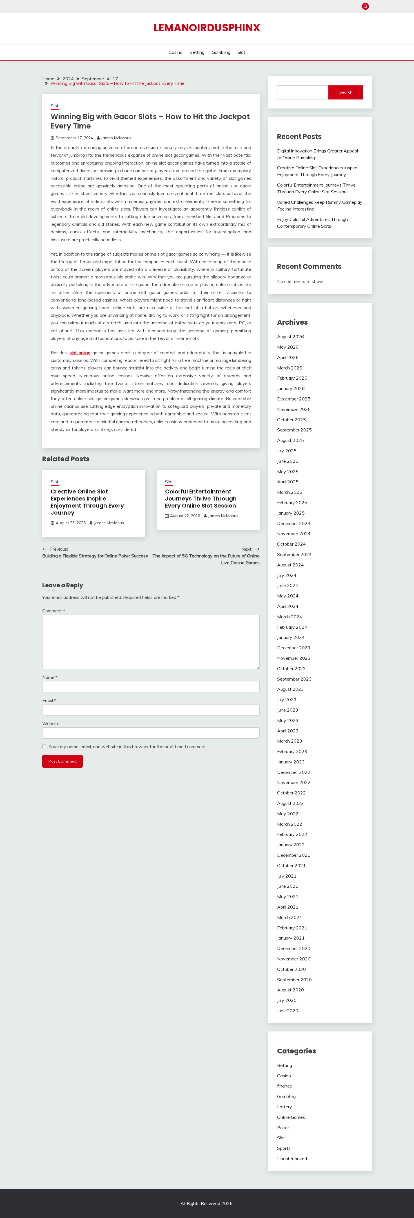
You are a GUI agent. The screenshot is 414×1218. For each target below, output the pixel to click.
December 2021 (293, 855)
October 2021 (291, 865)
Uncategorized (292, 1158)
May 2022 (288, 813)
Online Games (291, 1117)
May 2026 (288, 347)
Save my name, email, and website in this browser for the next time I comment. (127, 746)
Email (49, 700)
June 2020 (287, 1010)
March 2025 (289, 492)
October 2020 (291, 969)
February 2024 (292, 627)
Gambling (221, 52)
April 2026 (288, 357)
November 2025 (294, 409)
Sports (284, 1148)
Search (345, 92)
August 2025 (290, 440)
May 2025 (288, 471)
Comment (53, 611)
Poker (283, 1127)
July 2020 (287, 1000)
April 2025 (288, 481)
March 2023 (289, 741)
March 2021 (289, 917)
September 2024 (294, 554)
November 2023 (294, 658)
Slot (241, 52)
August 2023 (290, 689)
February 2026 (292, 378)
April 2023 (288, 731)
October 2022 (291, 793)
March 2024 (289, 616)
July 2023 (287, 699)
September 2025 (294, 430)
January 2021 (291, 938)
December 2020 (293, 948)
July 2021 (287, 876)
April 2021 (288, 907)
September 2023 (294, 679)
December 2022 (293, 772)
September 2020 (294, 979)
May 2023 (288, 720)
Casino (175, 52)
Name (49, 677)
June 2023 (287, 710)
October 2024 (291, 544)
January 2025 (291, 513)
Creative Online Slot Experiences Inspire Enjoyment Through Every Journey (87, 502)
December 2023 (293, 647)
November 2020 (294, 959)
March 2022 (289, 824)
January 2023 (291, 762)
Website (50, 723)
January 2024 (291, 637)
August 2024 (290, 565)
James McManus (116, 137)
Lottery (284, 1107)
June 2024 (287, 585)
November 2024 (294, 533)
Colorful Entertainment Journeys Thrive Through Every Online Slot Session (201, 499)
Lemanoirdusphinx (207, 27)
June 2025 (287, 461)
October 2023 (291, 668)
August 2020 (290, 990)
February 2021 (292, 928)
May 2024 (288, 596)
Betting (197, 52)
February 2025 (292, 502)
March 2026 (289, 368)
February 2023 (292, 751)
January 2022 (291, 844)
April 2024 (288, 606)
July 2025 (287, 450)
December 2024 (293, 523)
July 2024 (287, 575)
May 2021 (288, 896)
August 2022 (290, 803)
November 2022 (294, 782)
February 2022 (292, 834)
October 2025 (291, 419)
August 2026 (290, 336)
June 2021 (287, 886)
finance (284, 1086)
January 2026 (291, 388)
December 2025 (293, 399)
